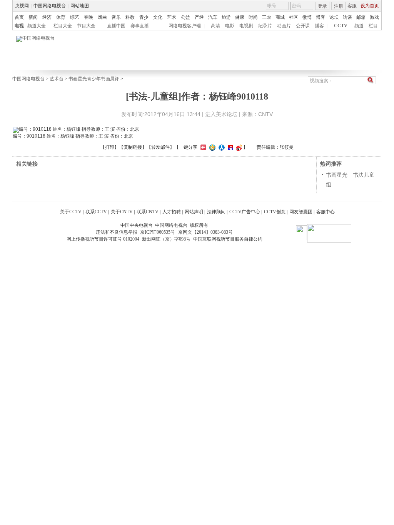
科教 (130, 17)
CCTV (340, 25)
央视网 (22, 5)
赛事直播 (139, 25)
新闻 (33, 17)
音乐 (116, 17)
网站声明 (194, 211)
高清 (215, 25)
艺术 (171, 17)
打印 (109, 147)
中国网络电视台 (49, 5)
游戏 (374, 17)
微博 (307, 17)
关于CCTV (71, 211)
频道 (359, 25)
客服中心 (325, 211)
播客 (319, 25)
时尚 (253, 17)
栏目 (373, 25)
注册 (338, 6)
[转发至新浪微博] (238, 147)
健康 (239, 17)
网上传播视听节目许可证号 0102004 (103, 239)
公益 (185, 17)
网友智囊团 (300, 211)
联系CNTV (148, 211)
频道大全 (36, 25)
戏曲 (102, 17)
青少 (144, 17)
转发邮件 (160, 147)
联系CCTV (96, 211)
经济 (47, 17)
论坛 (334, 17)
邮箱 (361, 17)
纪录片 (265, 25)
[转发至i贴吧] (229, 147)
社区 (293, 17)
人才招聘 (171, 211)
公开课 (303, 25)
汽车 (212, 17)
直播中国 (116, 25)
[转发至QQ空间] (211, 147)
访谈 (347, 17)
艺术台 (56, 78)
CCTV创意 (274, 211)
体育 (60, 17)
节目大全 (86, 25)
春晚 (88, 17)
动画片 (284, 25)
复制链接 (133, 147)
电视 (19, 25)
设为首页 (370, 5)
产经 (199, 17)
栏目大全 (62, 25)
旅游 (226, 17)
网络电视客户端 (185, 25)
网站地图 (79, 5)
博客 (320, 17)
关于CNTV (122, 211)
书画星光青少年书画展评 (93, 78)
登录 (322, 6)
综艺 (74, 17)
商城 (280, 17)
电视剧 (246, 25)
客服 (352, 5)
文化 (157, 17)
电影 (229, 25)
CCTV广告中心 (244, 211)
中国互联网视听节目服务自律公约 (227, 239)
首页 (19, 17)
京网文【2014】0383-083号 (205, 232)
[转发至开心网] (202, 147)
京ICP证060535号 (157, 232)
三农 (266, 17)
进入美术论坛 (221, 114)
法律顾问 (216, 211)
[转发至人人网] (221, 147)
